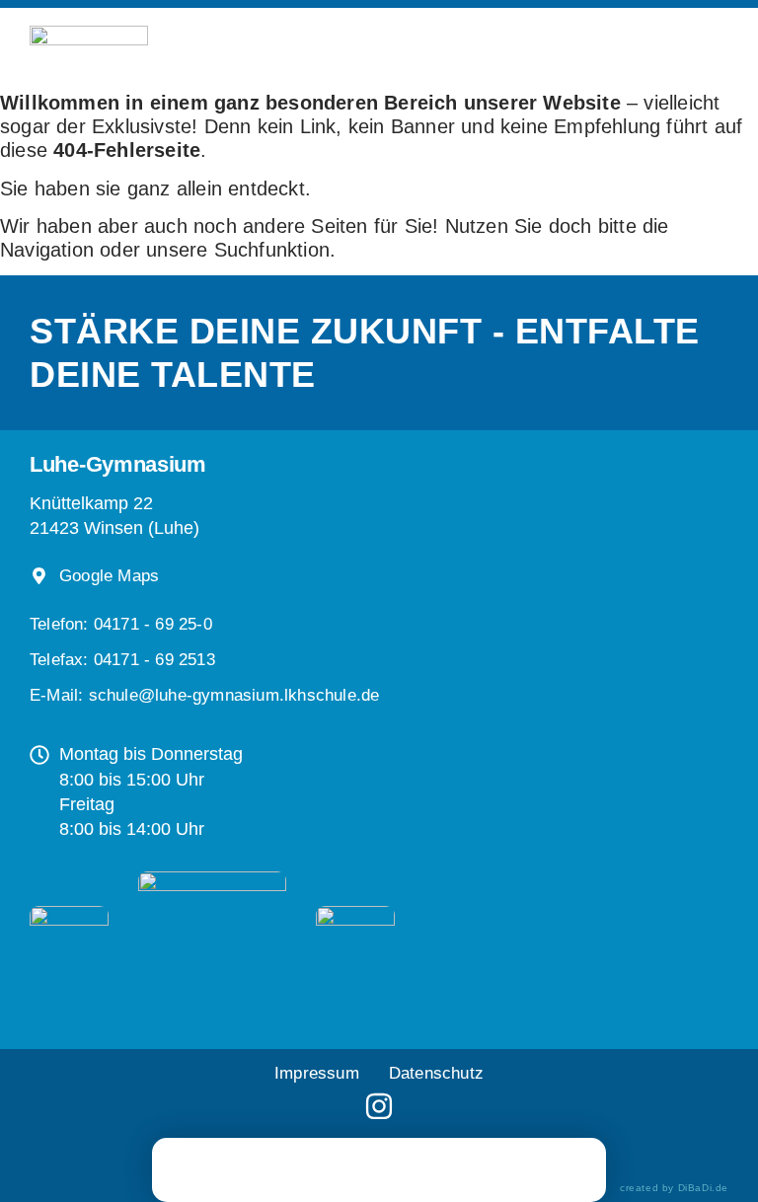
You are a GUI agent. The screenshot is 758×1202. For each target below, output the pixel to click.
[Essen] (379, 1167)
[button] (122, 659)
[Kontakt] (536, 1167)
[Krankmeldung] (300, 1167)
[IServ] (446, 1170)
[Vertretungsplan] (221, 1167)
